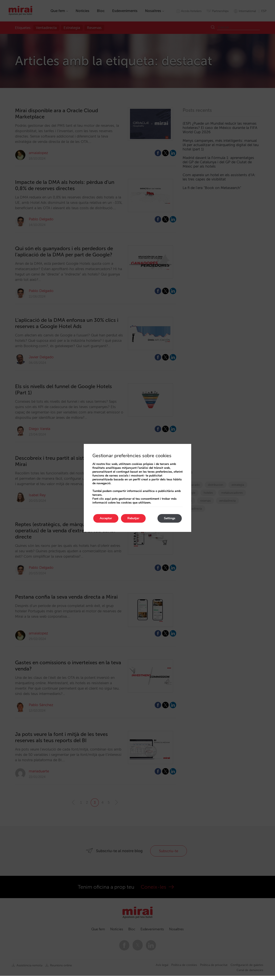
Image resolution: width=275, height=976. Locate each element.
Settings (169, 518)
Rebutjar (133, 518)
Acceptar (106, 518)
